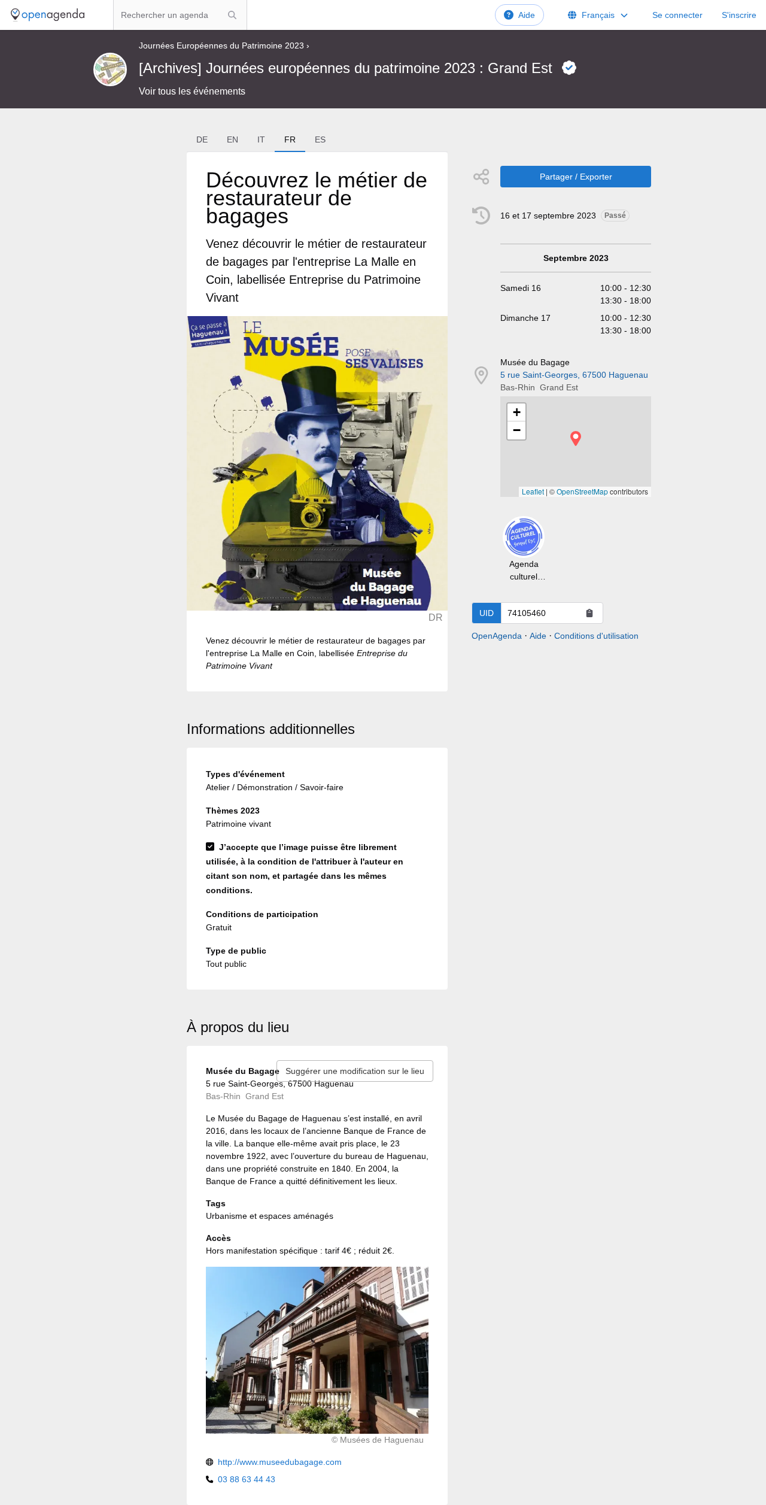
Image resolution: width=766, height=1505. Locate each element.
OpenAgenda (497, 636)
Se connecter (677, 15)
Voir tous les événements (192, 91)
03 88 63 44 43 (246, 1479)
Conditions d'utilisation (596, 636)
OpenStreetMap (582, 491)
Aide (526, 15)
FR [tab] (290, 139)
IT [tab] (261, 139)
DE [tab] (202, 139)
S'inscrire (739, 15)
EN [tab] (232, 139)
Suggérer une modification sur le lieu (354, 1071)
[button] (575, 438)
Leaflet (533, 491)
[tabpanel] (317, 421)
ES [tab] (320, 139)
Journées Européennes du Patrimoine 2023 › (224, 45)
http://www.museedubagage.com (280, 1462)
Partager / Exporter (576, 176)
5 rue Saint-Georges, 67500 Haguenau (574, 375)
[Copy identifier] (589, 613)
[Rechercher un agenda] (232, 15)
